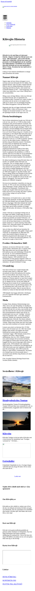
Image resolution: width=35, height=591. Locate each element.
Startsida (8, 23)
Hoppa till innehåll (6, 1)
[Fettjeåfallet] (17, 457)
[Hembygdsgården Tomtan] (17, 396)
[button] (17, 476)
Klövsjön (7, 433)
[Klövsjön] (17, 429)
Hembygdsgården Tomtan (15, 400)
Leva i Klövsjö (10, 24)
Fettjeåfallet (8, 461)
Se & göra (9, 26)
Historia (8, 28)
